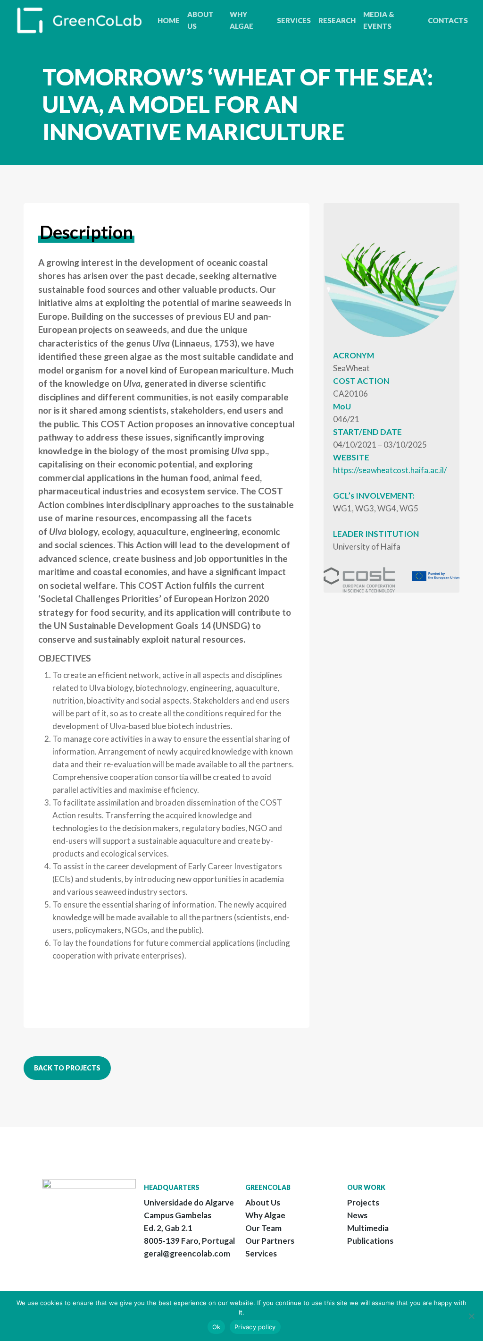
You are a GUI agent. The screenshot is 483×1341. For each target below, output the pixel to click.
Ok (216, 1327)
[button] (67, 1068)
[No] (471, 1316)
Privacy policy (255, 1327)
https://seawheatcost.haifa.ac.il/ (390, 470)
